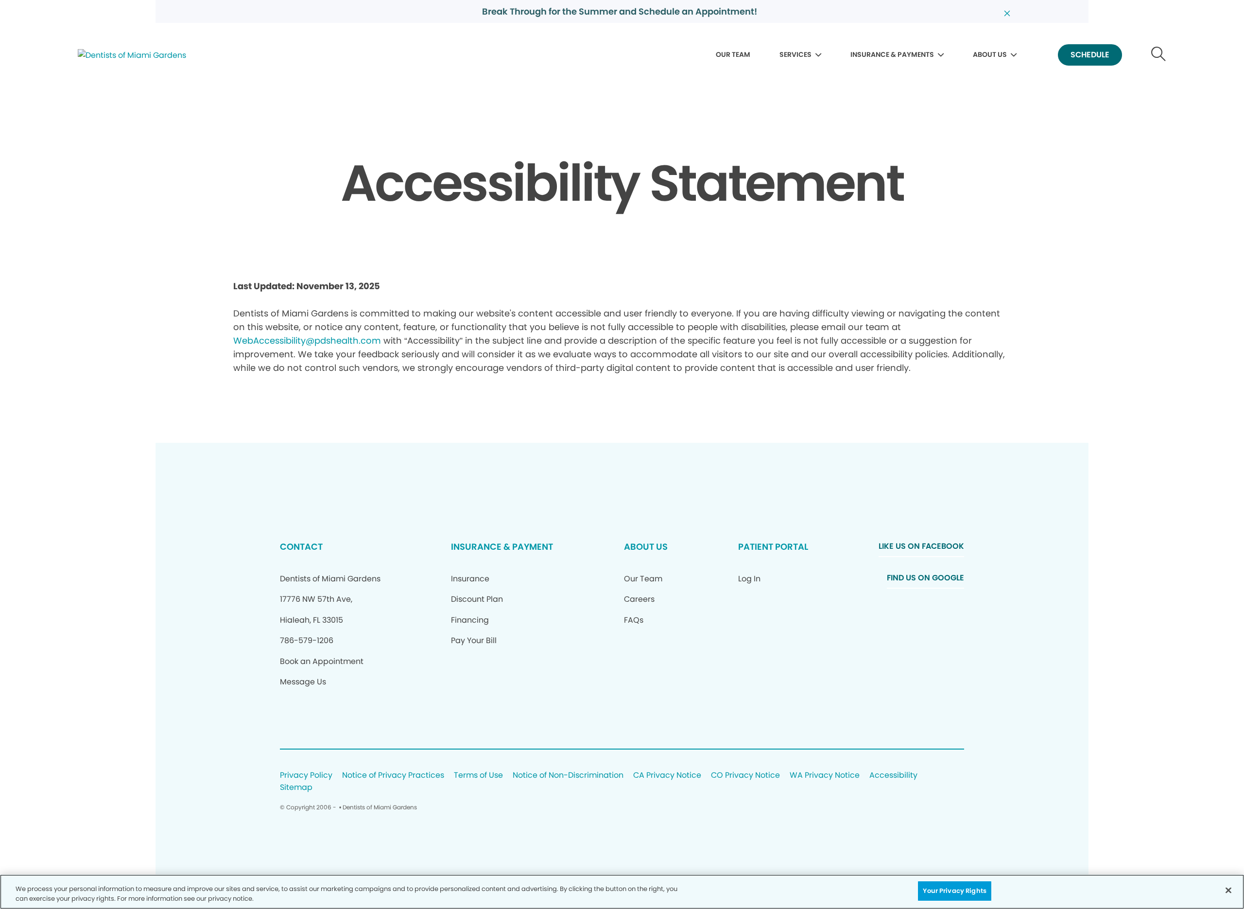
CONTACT (301, 547)
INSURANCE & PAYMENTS (892, 54)
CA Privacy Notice (667, 775)
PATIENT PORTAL (773, 547)
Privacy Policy (306, 775)
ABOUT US (990, 54)
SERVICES (795, 54)
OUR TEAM (733, 54)
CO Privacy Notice (745, 775)
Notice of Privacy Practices (393, 775)
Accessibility (893, 775)
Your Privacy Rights (954, 890)
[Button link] (1158, 55)
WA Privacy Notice (825, 775)
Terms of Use (478, 775)
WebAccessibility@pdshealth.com (307, 340)
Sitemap (296, 788)
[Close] (1228, 890)
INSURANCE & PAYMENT (502, 547)
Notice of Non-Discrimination (568, 775)
